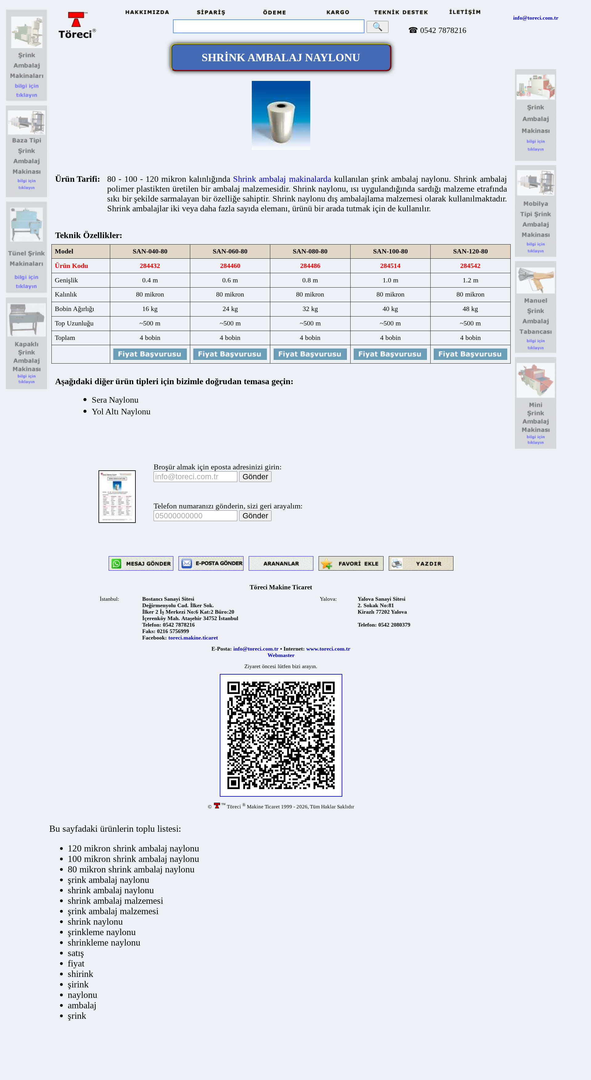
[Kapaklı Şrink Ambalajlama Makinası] (26, 388)
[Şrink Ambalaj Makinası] (26, 100)
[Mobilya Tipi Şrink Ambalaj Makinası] (535, 256)
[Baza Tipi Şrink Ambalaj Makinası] (26, 196)
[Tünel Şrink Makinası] (26, 292)
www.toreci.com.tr (328, 649)
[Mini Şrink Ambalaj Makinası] (535, 448)
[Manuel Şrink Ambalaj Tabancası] (535, 352)
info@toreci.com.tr (535, 18)
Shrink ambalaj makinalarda (282, 179)
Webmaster (281, 655)
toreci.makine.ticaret (193, 638)
